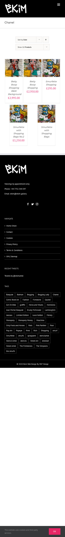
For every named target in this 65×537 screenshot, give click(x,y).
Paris (30, 325)
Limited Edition (22, 315)
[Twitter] (32, 204)
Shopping (45, 330)
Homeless (51, 305)
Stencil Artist (11, 341)
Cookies (9, 238)
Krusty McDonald (34, 310)
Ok (54, 531)
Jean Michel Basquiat (14, 310)
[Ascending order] (46, 40)
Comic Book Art (12, 299)
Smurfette (10, 335)
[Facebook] (28, 204)
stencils (23, 341)
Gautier (48, 299)
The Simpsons (42, 346)
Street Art (34, 341)
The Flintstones (26, 346)
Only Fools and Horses (15, 325)
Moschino (40, 320)
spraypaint (32, 335)
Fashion (26, 299)
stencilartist (44, 335)
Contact (9, 232)
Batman (20, 294)
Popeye (19, 330)
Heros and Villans (36, 305)
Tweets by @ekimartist (14, 276)
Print (28, 330)
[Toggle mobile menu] (58, 4)
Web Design (32, 364)
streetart (45, 341)
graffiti (22, 305)
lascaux (9, 315)
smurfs (21, 335)
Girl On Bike (11, 305)
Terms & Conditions (14, 250)
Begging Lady (43, 294)
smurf (55, 330)
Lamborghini (50, 310)
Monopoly (10, 320)
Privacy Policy (12, 244)
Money (49, 315)
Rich (35, 330)
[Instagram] (37, 204)
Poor (52, 325)
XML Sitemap (11, 256)
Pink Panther (41, 325)
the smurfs (10, 351)
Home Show (11, 226)
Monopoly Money (25, 320)
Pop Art (9, 330)
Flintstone (37, 299)
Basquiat (9, 294)
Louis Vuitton (37, 315)
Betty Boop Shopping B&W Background (14, 88)
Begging (30, 294)
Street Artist (11, 346)
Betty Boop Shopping (32, 84)
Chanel (56, 294)
